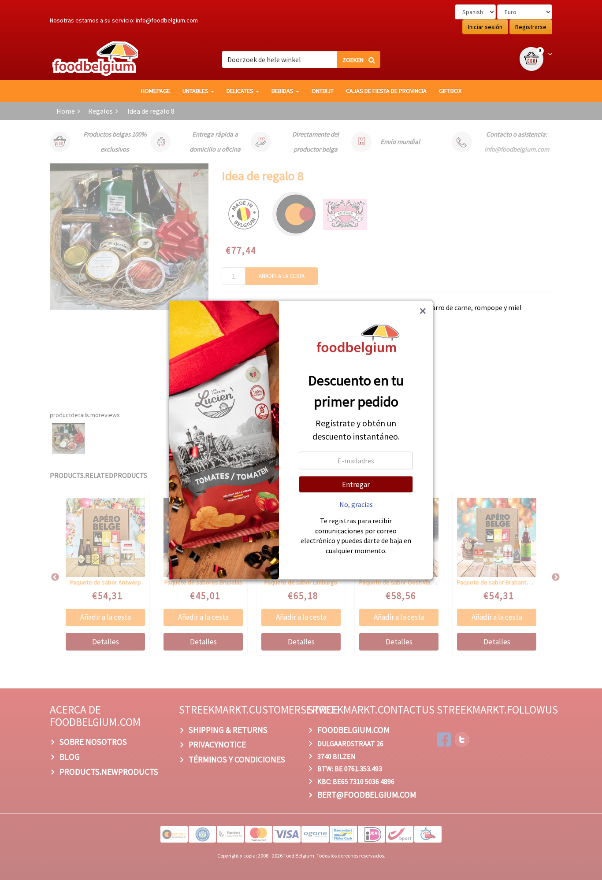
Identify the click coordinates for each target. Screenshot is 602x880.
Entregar (356, 484)
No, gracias (356, 504)
